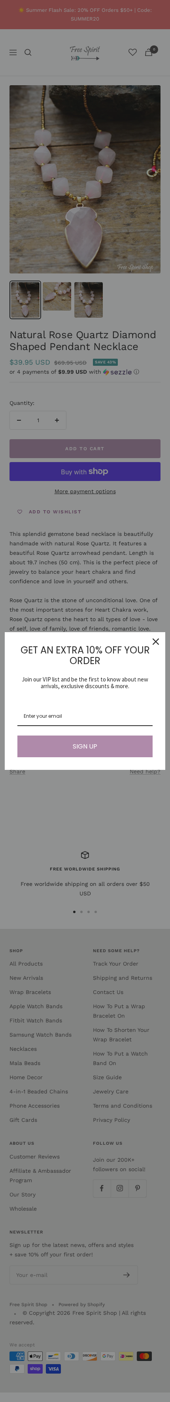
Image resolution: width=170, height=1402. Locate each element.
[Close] (155, 641)
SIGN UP (85, 746)
